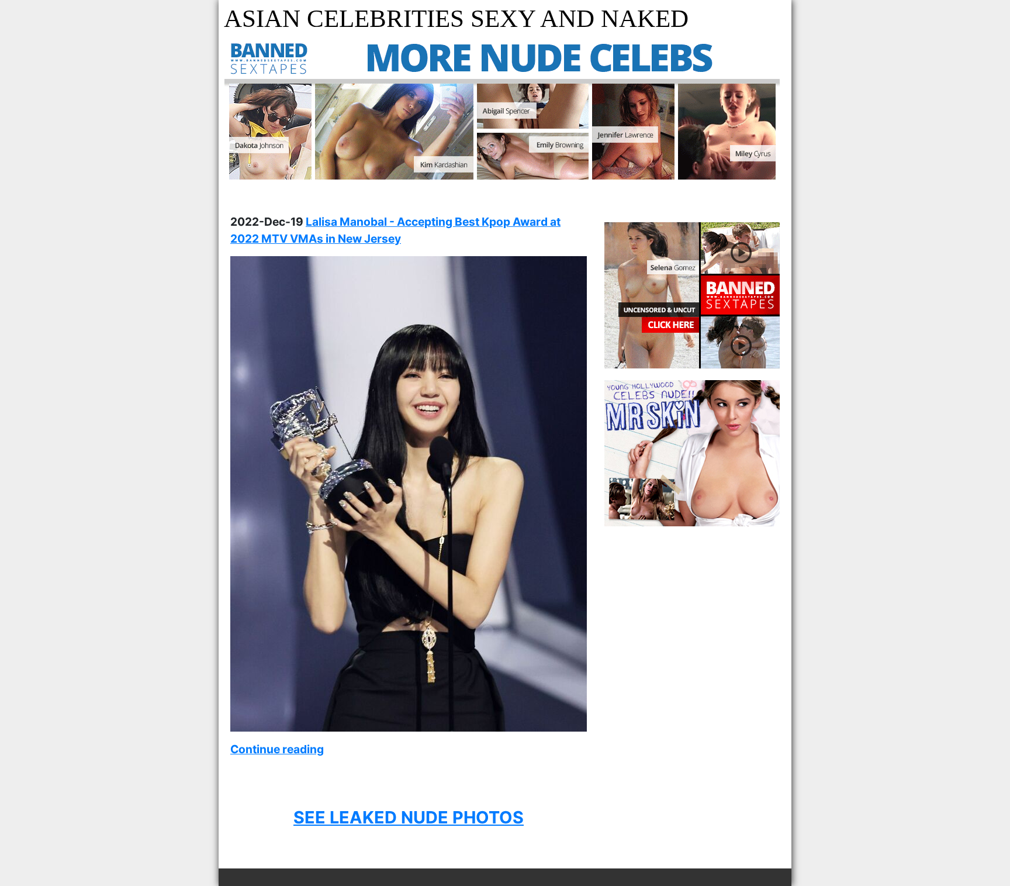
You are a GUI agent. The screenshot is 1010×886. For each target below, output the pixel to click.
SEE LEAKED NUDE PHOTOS (408, 817)
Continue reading (277, 749)
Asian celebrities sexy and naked (456, 18)
